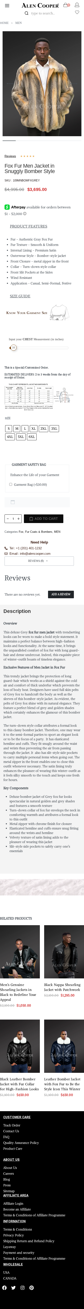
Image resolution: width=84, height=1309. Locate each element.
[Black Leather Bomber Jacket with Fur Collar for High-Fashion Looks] (20, 1006)
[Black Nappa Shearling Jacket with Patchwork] (64, 912)
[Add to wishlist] (67, 515)
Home (4, 23)
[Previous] (10, 83)
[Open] (77, 12)
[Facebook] (4, 1248)
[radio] (8, 425)
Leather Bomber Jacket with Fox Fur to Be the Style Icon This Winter (62, 1044)
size (8, 415)
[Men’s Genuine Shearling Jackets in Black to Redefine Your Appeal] (20, 912)
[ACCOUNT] (77, 4)
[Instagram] (22, 1248)
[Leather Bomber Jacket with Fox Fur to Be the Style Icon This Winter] (64, 1006)
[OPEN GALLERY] (42, 83)
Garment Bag (30, 481)
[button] (39, 557)
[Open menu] (7, 5)
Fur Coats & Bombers (38, 528)
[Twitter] (13, 1248)
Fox (21, 528)
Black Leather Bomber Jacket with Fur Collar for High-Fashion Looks (19, 1044)
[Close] (64, 13)
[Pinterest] (31, 1248)
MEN (18, 23)
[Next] (73, 83)
